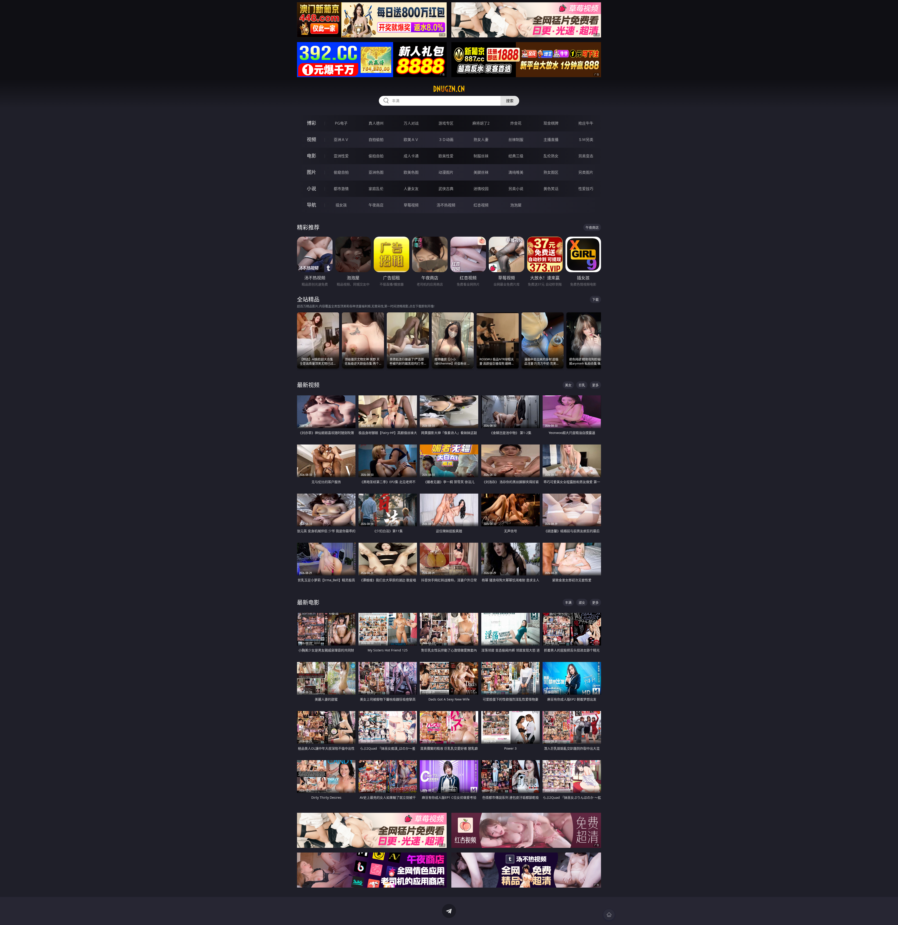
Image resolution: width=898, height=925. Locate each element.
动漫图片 (445, 172)
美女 (568, 385)
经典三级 (515, 156)
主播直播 (550, 139)
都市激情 (341, 188)
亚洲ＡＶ (341, 139)
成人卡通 (411, 156)
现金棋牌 (550, 123)
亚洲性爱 (341, 156)
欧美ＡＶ (411, 139)
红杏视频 (481, 205)
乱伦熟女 (550, 156)
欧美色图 (411, 172)
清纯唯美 (515, 172)
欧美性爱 (445, 156)
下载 (595, 299)
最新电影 (308, 602)
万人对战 (411, 123)
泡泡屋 (515, 205)
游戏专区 (445, 123)
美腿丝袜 (481, 172)
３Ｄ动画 (445, 139)
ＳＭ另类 (585, 139)
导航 (311, 205)
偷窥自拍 (341, 172)
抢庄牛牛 (585, 123)
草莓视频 (411, 205)
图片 (311, 172)
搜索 (510, 100)
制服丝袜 (481, 156)
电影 (311, 156)
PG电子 (341, 123)
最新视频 (308, 385)
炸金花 (515, 123)
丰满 (568, 602)
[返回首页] (609, 914)
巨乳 (582, 385)
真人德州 (376, 123)
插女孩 (341, 205)
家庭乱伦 (376, 188)
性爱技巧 (585, 188)
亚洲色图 (376, 172)
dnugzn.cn (449, 89)
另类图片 (585, 172)
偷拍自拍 (376, 156)
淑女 (582, 602)
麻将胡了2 (480, 123)
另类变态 (585, 156)
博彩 (311, 123)
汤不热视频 (446, 205)
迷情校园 (481, 188)
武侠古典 (445, 188)
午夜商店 (376, 205)
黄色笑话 (550, 188)
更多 (595, 385)
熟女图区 (550, 172)
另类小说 (515, 188)
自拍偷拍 (376, 139)
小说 (311, 188)
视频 (311, 139)
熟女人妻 (481, 139)
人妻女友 (411, 188)
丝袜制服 (515, 139)
